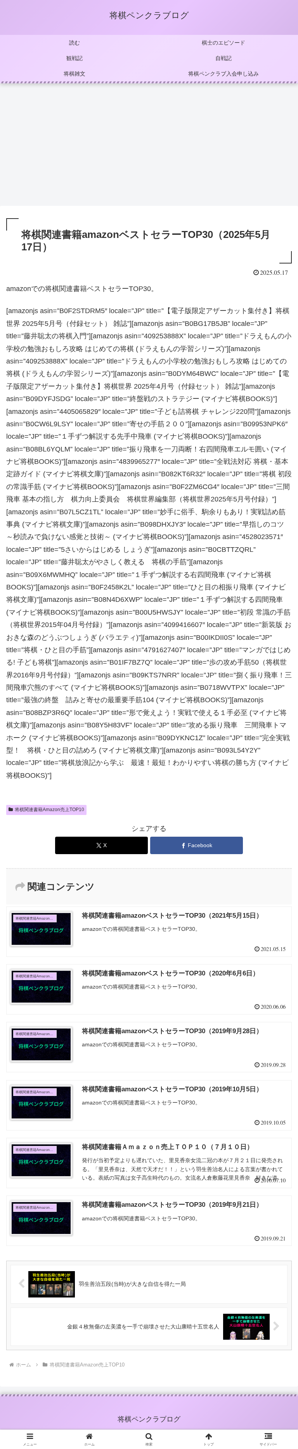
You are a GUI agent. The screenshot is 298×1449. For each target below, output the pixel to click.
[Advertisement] (149, 147)
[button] (275, 1152)
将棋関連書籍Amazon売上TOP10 (49, 809)
